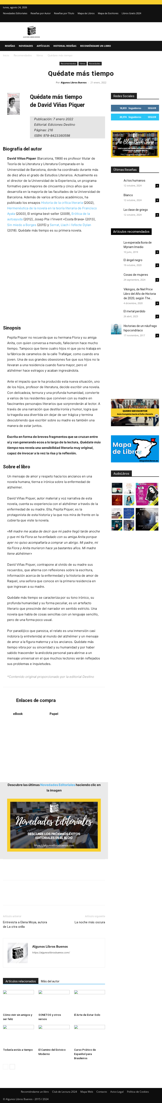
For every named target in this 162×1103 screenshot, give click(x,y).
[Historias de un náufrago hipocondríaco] (116, 329)
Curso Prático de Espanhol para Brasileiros (85, 1054)
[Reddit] (66, 961)
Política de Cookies (138, 1091)
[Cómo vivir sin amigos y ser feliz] (18, 1000)
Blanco (128, 195)
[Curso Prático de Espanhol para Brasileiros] (89, 1035)
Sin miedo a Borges (21, 225)
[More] (75, 896)
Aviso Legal (117, 1091)
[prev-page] (5, 1066)
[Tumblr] (65, 896)
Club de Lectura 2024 (64, 1091)
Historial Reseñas (64, 45)
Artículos (43, 45)
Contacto (101, 1091)
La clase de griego (136, 209)
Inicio (6, 55)
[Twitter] (156, 19)
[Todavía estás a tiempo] (18, 1035)
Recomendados (23, 55)
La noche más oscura (90, 922)
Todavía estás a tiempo (18, 1049)
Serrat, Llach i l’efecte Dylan (70, 225)
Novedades (26, 45)
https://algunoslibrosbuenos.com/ (51, 952)
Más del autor (50, 981)
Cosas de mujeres (136, 274)
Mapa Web (86, 1091)
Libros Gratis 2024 (131, 13)
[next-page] (12, 1066)
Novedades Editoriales (15, 13)
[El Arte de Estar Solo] (89, 1000)
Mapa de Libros (86, 13)
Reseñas (10, 45)
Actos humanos (134, 180)
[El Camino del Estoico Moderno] (53, 1035)
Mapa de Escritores (108, 13)
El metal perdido (134, 311)
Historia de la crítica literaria (62, 203)
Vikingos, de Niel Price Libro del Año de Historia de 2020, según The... (140, 294)
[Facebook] (7, 896)
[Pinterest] (26, 896)
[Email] (55, 896)
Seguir (152, 108)
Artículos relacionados (20, 981)
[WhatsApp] (36, 896)
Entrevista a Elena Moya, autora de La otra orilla (25, 924)
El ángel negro (133, 260)
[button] (154, 46)
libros (39, 55)
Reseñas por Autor (41, 13)
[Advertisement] (54, 279)
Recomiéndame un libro (95, 45)
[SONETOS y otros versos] (53, 1000)
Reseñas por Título (64, 13)
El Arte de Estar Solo (87, 1014)
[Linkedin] (46, 896)
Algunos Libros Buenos (73, 82)
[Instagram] (149, 19)
